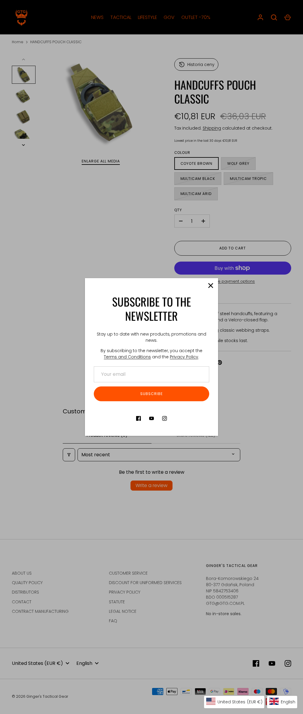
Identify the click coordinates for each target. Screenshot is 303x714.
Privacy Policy (184, 357)
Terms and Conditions (127, 357)
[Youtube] (151, 418)
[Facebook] (138, 418)
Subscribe (151, 393)
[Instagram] (164, 418)
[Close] (210, 285)
